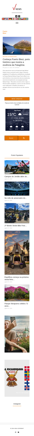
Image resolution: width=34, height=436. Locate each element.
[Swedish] (27, 19)
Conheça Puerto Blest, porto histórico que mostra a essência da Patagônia (16, 62)
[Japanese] (15, 19)
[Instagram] (19, 16)
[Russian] (22, 19)
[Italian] (13, 19)
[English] (6, 19)
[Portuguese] (20, 19)
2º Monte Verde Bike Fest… (16, 226)
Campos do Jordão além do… (17, 177)
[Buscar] (23, 138)
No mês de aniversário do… (16, 198)
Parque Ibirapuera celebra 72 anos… (16, 305)
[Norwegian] (17, 19)
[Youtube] (16, 16)
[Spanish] (24, 19)
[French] (8, 19)
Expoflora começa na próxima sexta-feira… (17, 278)
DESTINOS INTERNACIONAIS (10, 56)
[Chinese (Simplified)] (3, 19)
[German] (10, 19)
